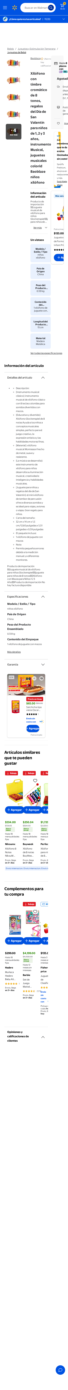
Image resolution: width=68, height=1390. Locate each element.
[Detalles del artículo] (43, 378)
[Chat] (60, 1370)
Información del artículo (24, 366)
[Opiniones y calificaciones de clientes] (43, 1036)
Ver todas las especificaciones (46, 353)
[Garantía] (43, 664)
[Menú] (6, 8)
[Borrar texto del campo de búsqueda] (46, 7)
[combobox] (38, 7)
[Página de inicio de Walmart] (14, 8)
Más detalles (14, 651)
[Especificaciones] (43, 597)
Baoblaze (35, 58)
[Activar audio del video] (41, 678)
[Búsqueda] (51, 8)
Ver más (37, 227)
